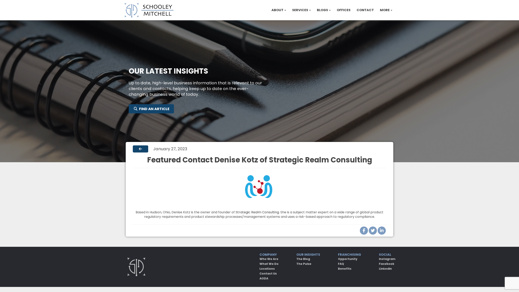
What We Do (269, 264)
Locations (267, 269)
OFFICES (344, 10)
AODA (264, 278)
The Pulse (303, 264)
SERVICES (300, 10)
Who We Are (269, 259)
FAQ (341, 264)
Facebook (386, 264)
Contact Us (268, 274)
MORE (385, 10)
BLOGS (323, 10)
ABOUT (277, 10)
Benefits (344, 269)
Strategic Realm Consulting (257, 212)
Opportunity (347, 259)
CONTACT (365, 10)
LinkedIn (385, 269)
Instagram (387, 259)
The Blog (303, 259)
